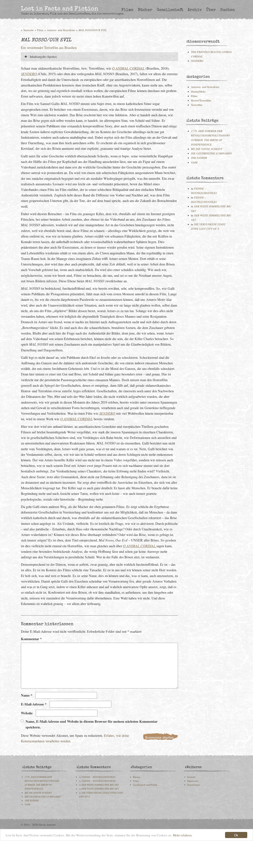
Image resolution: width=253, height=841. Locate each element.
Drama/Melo (198, 91)
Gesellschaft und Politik (145, 784)
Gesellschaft (170, 10)
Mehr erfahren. (182, 835)
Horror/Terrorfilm (201, 100)
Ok (236, 835)
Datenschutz (193, 784)
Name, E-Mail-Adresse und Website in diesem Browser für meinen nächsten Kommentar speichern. (91, 724)
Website (27, 712)
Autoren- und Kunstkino (61, 30)
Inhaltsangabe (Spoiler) (43, 56)
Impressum (192, 781)
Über (211, 10)
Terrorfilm (196, 105)
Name (26, 695)
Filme (127, 10)
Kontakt (191, 777)
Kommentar (31, 638)
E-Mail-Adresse (33, 704)
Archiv (195, 10)
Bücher (145, 10)
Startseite (28, 30)
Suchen (227, 10)
